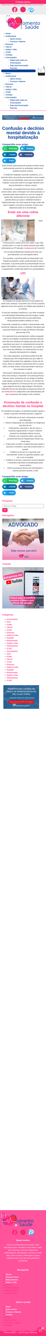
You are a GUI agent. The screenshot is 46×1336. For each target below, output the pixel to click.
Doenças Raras (12, 1277)
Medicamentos (12, 1280)
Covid (9, 630)
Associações (11, 57)
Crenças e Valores (17, 41)
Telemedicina (12, 646)
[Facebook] (15, 9)
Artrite (9, 625)
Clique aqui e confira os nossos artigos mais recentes (22, 5)
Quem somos (15, 39)
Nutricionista (12, 640)
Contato (9, 55)
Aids (9, 622)
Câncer (9, 47)
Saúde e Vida (11, 49)
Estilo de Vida (12, 635)
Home (8, 33)
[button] (18, 71)
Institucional (11, 36)
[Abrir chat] (40, 1330)
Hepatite (10, 638)
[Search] (5, 510)
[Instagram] (23, 9)
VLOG (8, 52)
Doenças (9, 44)
